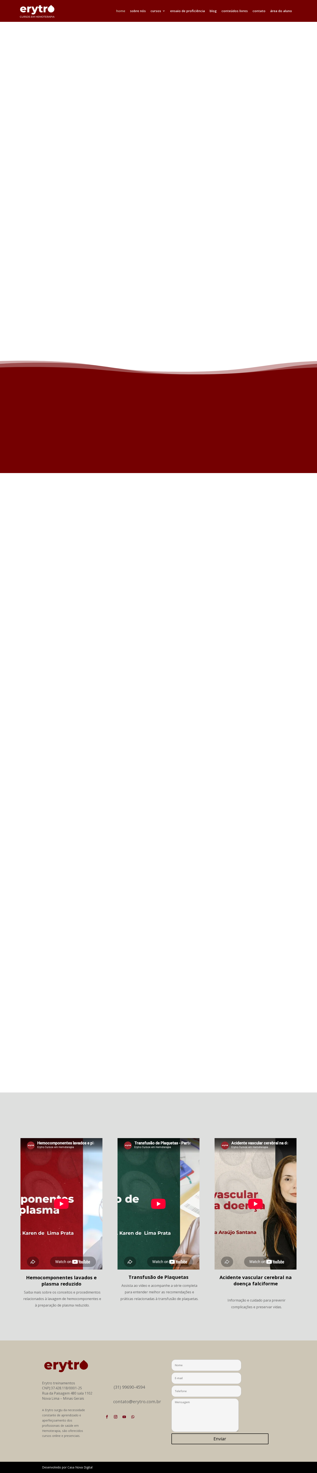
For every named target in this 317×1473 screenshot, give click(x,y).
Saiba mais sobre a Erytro (196, 449)
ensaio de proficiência (187, 11)
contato (259, 11)
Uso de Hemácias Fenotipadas (75, 1043)
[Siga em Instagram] (115, 1416)
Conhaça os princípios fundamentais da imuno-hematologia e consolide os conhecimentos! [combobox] (167, 214)
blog (213, 11)
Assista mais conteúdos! (156, 1322)
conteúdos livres (234, 11)
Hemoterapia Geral (241, 192)
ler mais (52, 681)
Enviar (219, 1439)
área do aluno (281, 11)
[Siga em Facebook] (107, 1416)
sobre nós (138, 11)
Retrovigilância (60, 856)
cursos (156, 11)
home (120, 11)
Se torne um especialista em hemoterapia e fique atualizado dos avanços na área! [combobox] (169, 267)
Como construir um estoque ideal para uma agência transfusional (108, 668)
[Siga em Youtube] (124, 1416)
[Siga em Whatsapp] (132, 1416)
